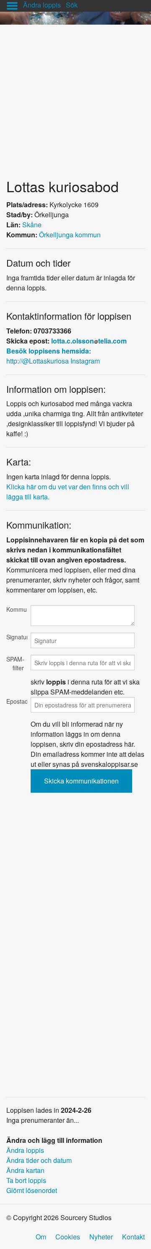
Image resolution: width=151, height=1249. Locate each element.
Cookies (67, 1236)
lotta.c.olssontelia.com (89, 341)
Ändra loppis (42, 5)
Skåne (32, 224)
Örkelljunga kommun (70, 234)
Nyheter (101, 1236)
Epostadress (15, 701)
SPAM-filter (15, 663)
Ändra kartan (25, 1170)
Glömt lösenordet (31, 1190)
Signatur (15, 637)
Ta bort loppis (26, 1180)
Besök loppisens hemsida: (48, 351)
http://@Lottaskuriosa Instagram (53, 361)
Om (41, 1236)
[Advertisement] (75, 100)
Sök (72, 5)
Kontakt (133, 1236)
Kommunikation (15, 609)
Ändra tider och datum (39, 1160)
